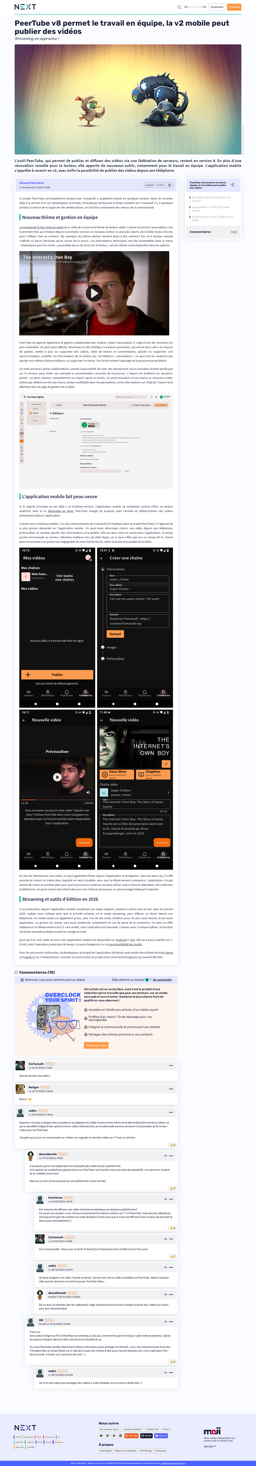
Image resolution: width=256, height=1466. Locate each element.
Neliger (34, 1087)
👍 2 (172, 1145)
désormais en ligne (60, 511)
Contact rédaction (132, 1429)
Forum (166, 1429)
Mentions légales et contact (173, 1463)
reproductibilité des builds (125, 944)
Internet (19, 1442)
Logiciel (30, 1442)
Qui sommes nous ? (109, 1429)
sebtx (33, 1110)
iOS (132, 940)
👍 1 (172, 1256)
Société (30, 1447)
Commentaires (200, 232)
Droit (18, 1437)
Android (121, 940)
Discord (163, 1436)
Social (48, 1442)
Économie (28, 1437)
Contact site (152, 1429)
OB (41, 1320)
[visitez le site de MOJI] (212, 1433)
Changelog (160, 1451)
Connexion (217, 7)
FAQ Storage (146, 1451)
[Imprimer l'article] (169, 185)
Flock (39, 1437)
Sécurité (20, 1447)
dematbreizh (48, 1154)
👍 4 (172, 1228)
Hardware (49, 1437)
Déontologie (106, 1451)
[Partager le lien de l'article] (232, 185)
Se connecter (162, 979)
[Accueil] (25, 7)
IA (59, 1437)
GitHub (148, 1436)
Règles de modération (125, 1451)
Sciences (59, 1442)
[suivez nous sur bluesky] (101, 1435)
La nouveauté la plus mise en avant (41, 227)
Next (39, 1442)
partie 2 (29, 957)
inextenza (55, 1197)
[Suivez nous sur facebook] (114, 1435)
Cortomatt (36, 1064)
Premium (234, 7)
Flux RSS (133, 1436)
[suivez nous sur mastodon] (107, 1435)
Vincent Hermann (31, 183)
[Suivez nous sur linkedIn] (120, 1435)
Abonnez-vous (96, 1045)
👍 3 (172, 1188)
